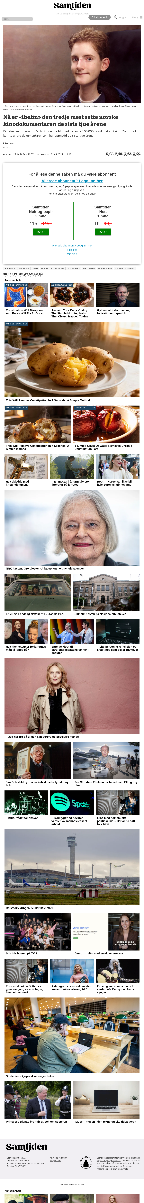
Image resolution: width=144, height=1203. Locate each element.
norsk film (9, 268)
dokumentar (73, 268)
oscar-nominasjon (124, 268)
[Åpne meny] (136, 17)
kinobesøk (24, 268)
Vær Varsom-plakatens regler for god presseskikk (118, 1198)
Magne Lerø (55, 1199)
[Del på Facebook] (107, 154)
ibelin (35, 268)
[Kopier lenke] (125, 154)
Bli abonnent (99, 17)
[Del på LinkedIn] (116, 154)
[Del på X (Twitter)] (111, 154)
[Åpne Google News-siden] (138, 154)
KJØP (41, 231)
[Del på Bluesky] (129, 154)
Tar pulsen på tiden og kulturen (72, 13)
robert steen (105, 268)
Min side (72, 253)
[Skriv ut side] (134, 154)
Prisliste (72, 249)
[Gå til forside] (72, 6)
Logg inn (123, 17)
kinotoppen (89, 268)
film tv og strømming (52, 268)
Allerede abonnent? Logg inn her (72, 181)
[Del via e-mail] (120, 154)
